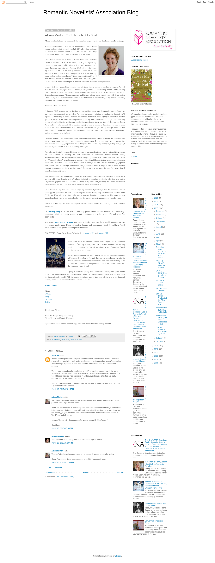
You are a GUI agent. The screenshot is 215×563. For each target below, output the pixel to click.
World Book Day (76, 340)
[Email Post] (79, 336)
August (159, 227)
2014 (156, 346)
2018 (156, 198)
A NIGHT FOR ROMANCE (161, 289)
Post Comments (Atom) (65, 477)
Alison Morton (57, 397)
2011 (156, 356)
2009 (156, 363)
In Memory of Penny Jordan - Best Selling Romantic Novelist (156, 464)
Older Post (120, 473)
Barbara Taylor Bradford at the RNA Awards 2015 (161, 299)
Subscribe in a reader (139, 60)
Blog (47, 296)
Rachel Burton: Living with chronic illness (155, 504)
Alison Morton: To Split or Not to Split (161, 310)
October (159, 218)
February (160, 338)
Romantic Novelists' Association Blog (91, 12)
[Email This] (83, 336)
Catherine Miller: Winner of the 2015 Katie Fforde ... (161, 252)
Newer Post (50, 473)
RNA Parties (56, 340)
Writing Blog (54, 211)
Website (48, 294)
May (158, 237)
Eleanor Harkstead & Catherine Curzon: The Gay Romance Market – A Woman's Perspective (140, 255)
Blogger (118, 556)
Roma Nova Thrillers (64, 222)
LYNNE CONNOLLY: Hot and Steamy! (161, 274)
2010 (156, 359)
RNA (135, 157)
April (158, 241)
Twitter (47, 302)
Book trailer (51, 285)
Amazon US (103, 233)
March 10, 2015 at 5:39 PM (62, 428)
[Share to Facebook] (92, 336)
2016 (156, 205)
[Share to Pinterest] (94, 336)
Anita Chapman (57, 436)
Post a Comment (55, 468)
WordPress (65, 340)
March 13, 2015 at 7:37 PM (62, 443)
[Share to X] (89, 336)
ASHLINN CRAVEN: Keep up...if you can (161, 264)
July (158, 230)
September (160, 221)
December (160, 211)
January (159, 341)
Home (85, 473)
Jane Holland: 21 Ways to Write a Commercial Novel (161, 319)
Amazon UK (89, 233)
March (159, 244)
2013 (156, 349)
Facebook (49, 299)
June (158, 234)
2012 (156, 352)
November (160, 215)
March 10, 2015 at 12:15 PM (62, 389)
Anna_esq (55, 355)
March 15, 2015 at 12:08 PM (62, 462)
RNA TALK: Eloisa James (160, 283)
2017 (156, 201)
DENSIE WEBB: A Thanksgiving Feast (161, 330)
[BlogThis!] (86, 336)
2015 (156, 208)
